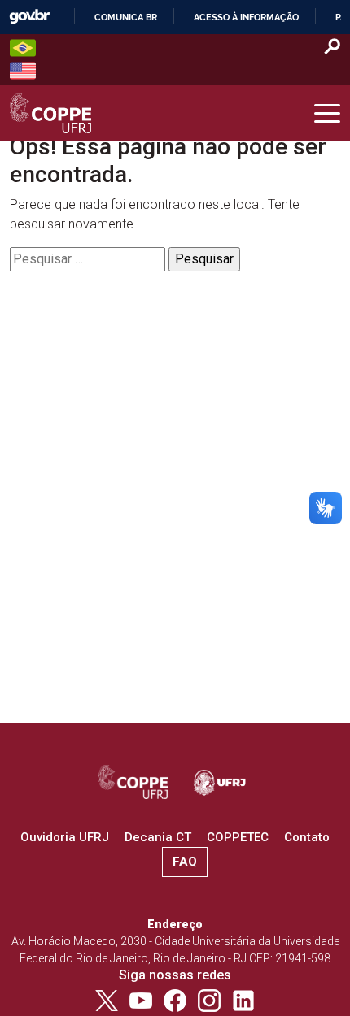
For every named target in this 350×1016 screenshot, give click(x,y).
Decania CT (158, 837)
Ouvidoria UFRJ (64, 837)
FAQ (185, 861)
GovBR (29, 16)
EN (23, 71)
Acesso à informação (246, 17)
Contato (307, 837)
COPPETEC (238, 837)
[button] (327, 114)
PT (23, 48)
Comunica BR (125, 17)
